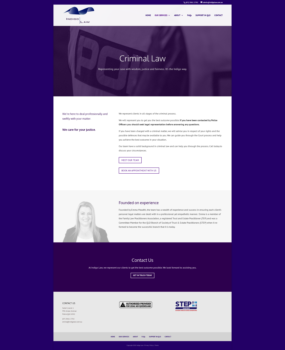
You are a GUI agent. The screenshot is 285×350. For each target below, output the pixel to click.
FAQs (189, 15)
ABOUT (177, 15)
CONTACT (218, 15)
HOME (148, 15)
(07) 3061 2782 (68, 319)
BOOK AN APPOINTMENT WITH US (138, 170)
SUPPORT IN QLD (202, 15)
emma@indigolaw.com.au (72, 322)
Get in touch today (142, 275)
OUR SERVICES (161, 15)
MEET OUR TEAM (130, 160)
